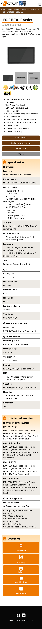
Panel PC (18, 10)
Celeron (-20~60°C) (30, 10)
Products (10, 10)
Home (3, 10)
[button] (39, 4)
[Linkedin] (24, 615)
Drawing (21, 562)
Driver (21, 572)
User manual (21, 593)
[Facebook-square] (18, 615)
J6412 (3, 12)
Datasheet (21, 550)
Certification (21, 582)
